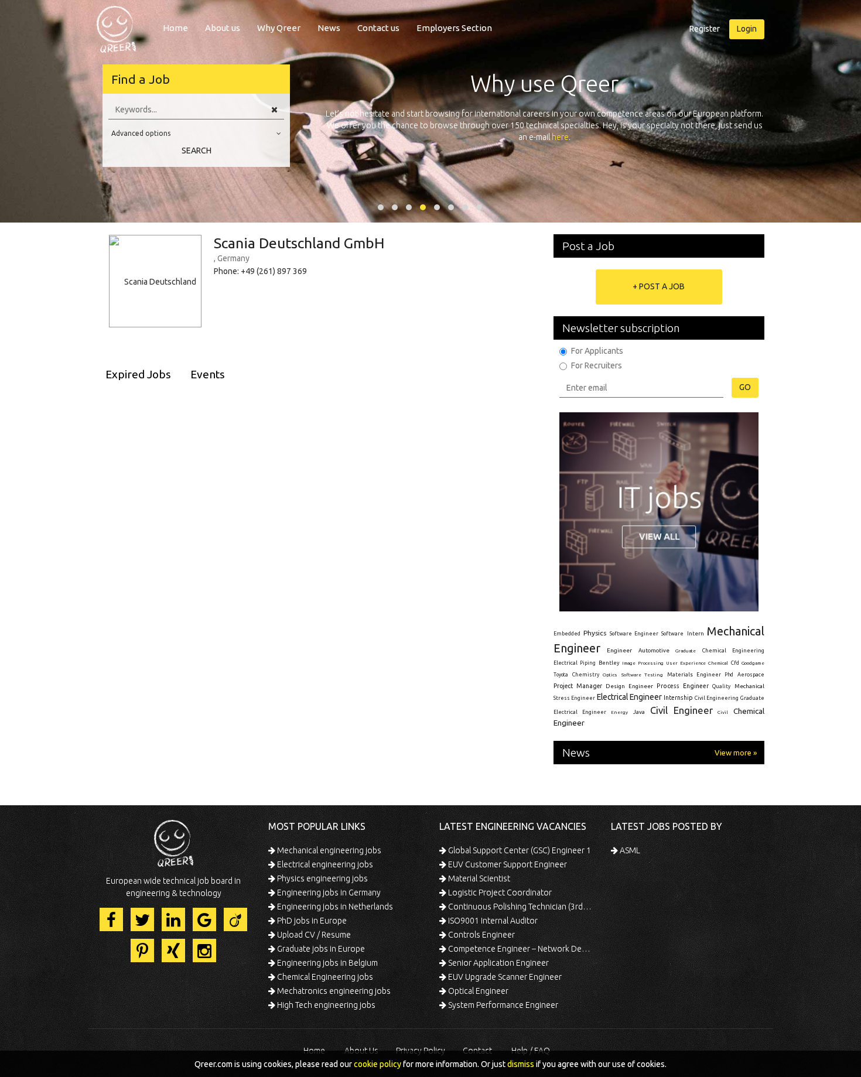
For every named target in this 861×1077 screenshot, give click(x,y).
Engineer (619, 650)
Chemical (718, 663)
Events (207, 374)
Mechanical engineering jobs (328, 850)
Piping (588, 663)
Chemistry (585, 675)
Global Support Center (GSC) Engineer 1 (518, 850)
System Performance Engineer (502, 1005)
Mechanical (749, 686)
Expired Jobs (138, 374)
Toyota (561, 675)
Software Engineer (634, 634)
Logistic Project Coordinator (499, 892)
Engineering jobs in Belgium (326, 962)
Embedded (567, 634)
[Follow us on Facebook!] (111, 919)
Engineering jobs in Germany (328, 892)
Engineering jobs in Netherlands (334, 906)
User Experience (685, 663)
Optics (610, 675)
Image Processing (642, 663)
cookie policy (377, 1064)
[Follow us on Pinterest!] (142, 950)
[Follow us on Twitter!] (142, 919)
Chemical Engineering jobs (324, 977)
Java (639, 712)
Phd (729, 675)
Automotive (653, 650)
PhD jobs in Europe (311, 920)
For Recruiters (596, 365)
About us (222, 28)
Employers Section (454, 28)
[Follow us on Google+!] (204, 919)
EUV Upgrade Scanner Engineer (504, 977)
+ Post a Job (659, 286)
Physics (594, 633)
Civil (723, 712)
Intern (695, 633)
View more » (736, 752)
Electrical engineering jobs (324, 864)
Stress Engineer (574, 698)
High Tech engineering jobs (325, 1005)
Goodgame (753, 663)
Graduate (685, 651)
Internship (678, 698)
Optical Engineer (477, 991)
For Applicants (597, 350)
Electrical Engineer (629, 697)
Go (745, 387)
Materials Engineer (694, 674)
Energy (619, 712)
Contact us (378, 28)
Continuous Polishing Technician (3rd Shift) (519, 906)
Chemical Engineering (733, 651)
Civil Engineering (717, 698)
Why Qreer (278, 28)
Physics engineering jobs (321, 878)
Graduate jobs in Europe (320, 948)
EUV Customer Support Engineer (506, 864)
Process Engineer (683, 685)
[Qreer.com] (116, 25)
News (328, 28)
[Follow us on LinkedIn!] (173, 919)
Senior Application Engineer (497, 962)
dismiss (520, 1064)
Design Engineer (629, 686)
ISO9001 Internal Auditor (492, 920)
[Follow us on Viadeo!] (235, 919)
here (560, 137)
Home (175, 28)
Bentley (609, 663)
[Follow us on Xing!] (173, 950)
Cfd (735, 663)
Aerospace (750, 675)
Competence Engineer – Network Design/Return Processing (519, 948)
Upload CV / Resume (313, 934)
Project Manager (578, 685)
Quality (721, 686)
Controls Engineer (480, 934)
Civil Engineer (681, 710)
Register (704, 28)
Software (672, 634)
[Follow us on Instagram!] (204, 950)
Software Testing (642, 675)
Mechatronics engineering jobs (333, 991)
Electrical (566, 663)
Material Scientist (478, 878)
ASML (629, 850)
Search (196, 150)
